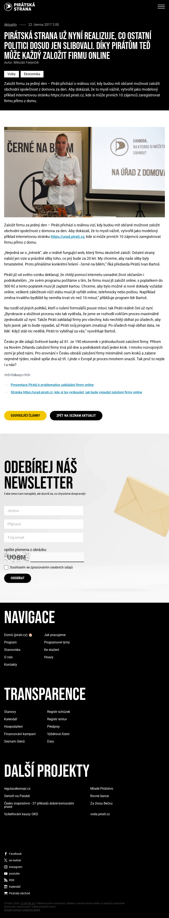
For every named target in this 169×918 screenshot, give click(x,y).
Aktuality (10, 24)
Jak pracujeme (55, 635)
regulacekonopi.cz (17, 789)
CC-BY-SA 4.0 (28, 903)
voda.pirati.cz (100, 814)
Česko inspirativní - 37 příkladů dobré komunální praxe (39, 805)
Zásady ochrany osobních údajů (22, 910)
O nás (8, 657)
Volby (11, 74)
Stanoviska (12, 650)
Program (10, 642)
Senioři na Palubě (17, 796)
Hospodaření (13, 727)
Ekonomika (32, 74)
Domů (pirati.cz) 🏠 (18, 635)
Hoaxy (48, 657)
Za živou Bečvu (101, 803)
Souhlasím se (41, 567)
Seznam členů (14, 741)
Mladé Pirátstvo (101, 789)
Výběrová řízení (58, 734)
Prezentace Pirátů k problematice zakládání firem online (52, 385)
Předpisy (53, 727)
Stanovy (10, 712)
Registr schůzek (58, 712)
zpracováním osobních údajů (52, 567)
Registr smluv (57, 719)
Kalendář (10, 719)
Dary (50, 741)
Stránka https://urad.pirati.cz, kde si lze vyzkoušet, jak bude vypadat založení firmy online (76, 392)
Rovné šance (99, 796)
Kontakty (10, 665)
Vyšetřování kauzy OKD (21, 814)
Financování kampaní (20, 734)
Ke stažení (51, 650)
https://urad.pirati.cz (67, 236)
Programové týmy (57, 642)
